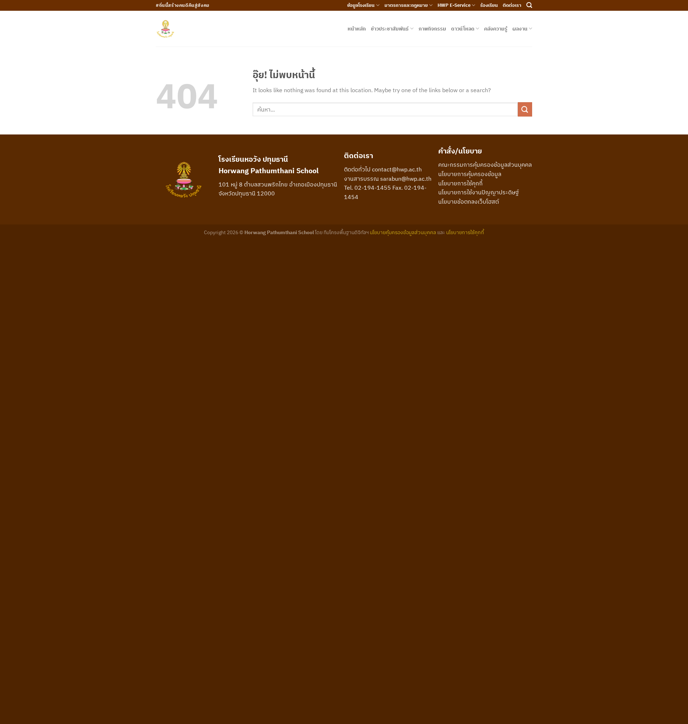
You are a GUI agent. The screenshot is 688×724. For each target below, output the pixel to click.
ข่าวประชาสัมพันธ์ (389, 28)
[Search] (529, 5)
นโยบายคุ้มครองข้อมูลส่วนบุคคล (403, 232)
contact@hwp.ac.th (397, 169)
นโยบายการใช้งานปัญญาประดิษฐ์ (478, 192)
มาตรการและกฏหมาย (406, 5)
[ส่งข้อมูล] (525, 109)
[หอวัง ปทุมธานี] (165, 28)
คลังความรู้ (495, 28)
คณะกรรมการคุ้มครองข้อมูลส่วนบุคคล (485, 164)
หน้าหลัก (357, 28)
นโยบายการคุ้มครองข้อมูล (469, 174)
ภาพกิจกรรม (432, 28)
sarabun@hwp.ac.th (405, 178)
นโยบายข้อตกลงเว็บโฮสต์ (468, 201)
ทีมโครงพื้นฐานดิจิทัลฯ (346, 232)
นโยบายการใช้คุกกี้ (460, 183)
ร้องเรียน (489, 5)
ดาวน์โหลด (462, 28)
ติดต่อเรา (512, 5)
